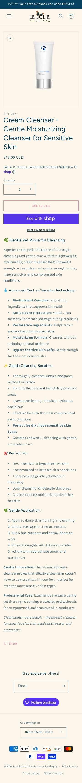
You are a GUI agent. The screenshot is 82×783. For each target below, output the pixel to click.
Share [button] (13, 643)
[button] (9, 16)
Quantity (9, 180)
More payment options (41, 229)
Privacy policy (31, 773)
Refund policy (70, 766)
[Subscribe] (64, 686)
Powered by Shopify (46, 766)
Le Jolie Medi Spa (23, 766)
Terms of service (53, 773)
